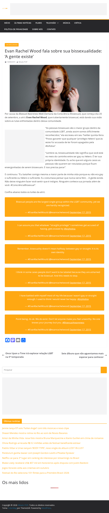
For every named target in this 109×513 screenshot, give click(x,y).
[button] (57, 23)
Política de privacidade (16, 29)
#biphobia (69, 228)
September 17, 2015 (80, 212)
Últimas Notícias (22, 23)
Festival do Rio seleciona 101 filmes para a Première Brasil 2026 (35, 472)
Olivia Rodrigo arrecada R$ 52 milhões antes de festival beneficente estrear (41, 443)
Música (66, 23)
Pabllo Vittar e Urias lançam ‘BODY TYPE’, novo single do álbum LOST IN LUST (43, 448)
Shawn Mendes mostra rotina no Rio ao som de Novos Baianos (35, 433)
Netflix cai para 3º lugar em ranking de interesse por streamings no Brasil (40, 457)
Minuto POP (23, 62)
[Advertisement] (58, 9)
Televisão (51, 23)
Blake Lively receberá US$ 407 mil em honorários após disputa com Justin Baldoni (45, 462)
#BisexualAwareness (73, 322)
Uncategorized (12, 45)
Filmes (38, 23)
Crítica (77, 23)
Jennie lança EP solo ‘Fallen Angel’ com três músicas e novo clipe (35, 428)
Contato (51, 29)
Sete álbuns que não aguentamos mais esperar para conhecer (83, 355)
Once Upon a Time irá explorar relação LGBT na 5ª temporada (29, 355)
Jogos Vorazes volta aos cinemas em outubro (25, 467)
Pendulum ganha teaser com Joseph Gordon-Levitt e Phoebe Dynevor (38, 452)
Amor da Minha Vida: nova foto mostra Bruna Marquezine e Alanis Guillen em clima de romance (52, 438)
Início (7, 23)
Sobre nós (37, 29)
